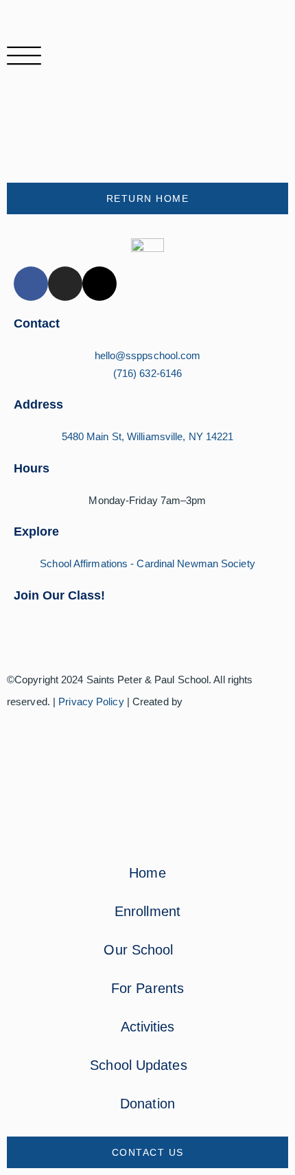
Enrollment (147, 911)
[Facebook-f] (31, 283)
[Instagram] (65, 283)
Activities (148, 1026)
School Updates (138, 1065)
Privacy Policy (90, 701)
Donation (147, 1103)
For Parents (147, 988)
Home (147, 872)
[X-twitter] (99, 283)
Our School (138, 949)
